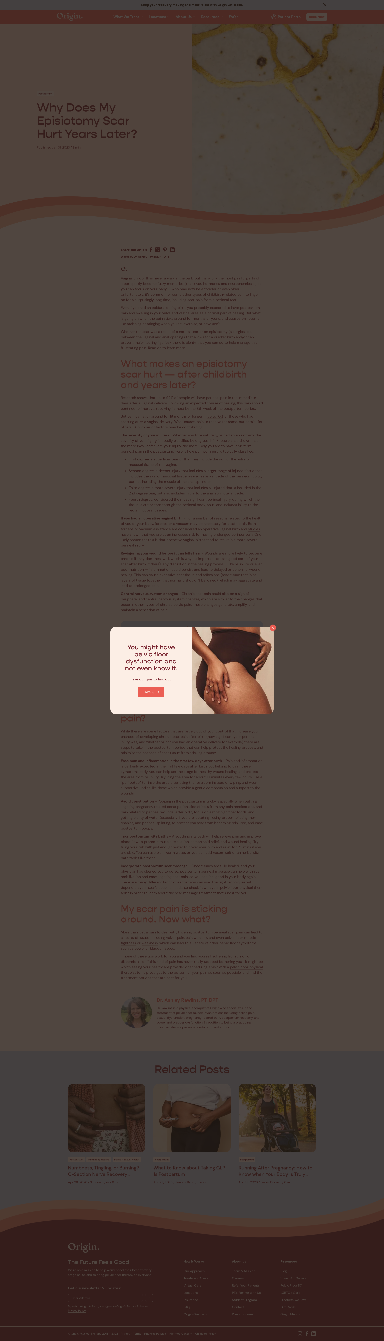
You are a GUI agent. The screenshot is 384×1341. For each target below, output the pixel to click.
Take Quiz (151, 692)
